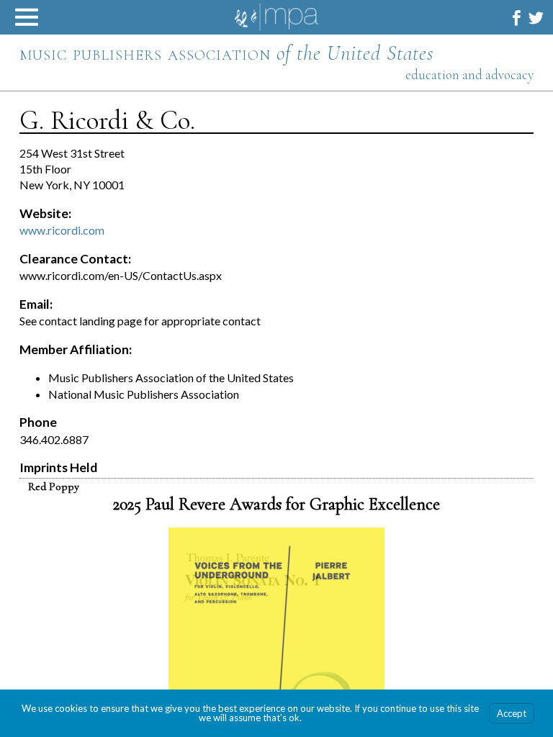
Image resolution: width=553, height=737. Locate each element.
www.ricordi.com (61, 230)
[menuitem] (516, 17)
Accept (511, 713)
